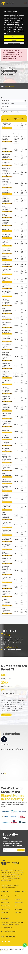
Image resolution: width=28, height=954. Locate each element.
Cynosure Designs (4, 951)
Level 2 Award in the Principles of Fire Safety (6, 250)
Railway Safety (5, 896)
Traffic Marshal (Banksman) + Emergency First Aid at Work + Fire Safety (6, 183)
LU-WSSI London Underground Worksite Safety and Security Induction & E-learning (6, 172)
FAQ (16, 906)
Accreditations (19, 902)
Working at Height (6, 229)
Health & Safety (5, 902)
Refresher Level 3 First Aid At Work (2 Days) (6, 279)
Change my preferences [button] (14, 43)
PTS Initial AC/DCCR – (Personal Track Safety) (6, 125)
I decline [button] (14, 40)
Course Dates (4, 912)
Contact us (18, 912)
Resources (18, 899)
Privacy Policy (4, 885)
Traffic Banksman (5, 906)
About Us (17, 896)
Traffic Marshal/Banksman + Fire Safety (6, 208)
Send (21, 850)
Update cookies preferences (8, 887)
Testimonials (18, 909)
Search (3, 109)
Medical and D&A (5, 909)
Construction (4, 899)
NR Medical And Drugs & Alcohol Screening (5, 222)
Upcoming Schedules (7, 103)
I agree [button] (14, 36)
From (2, 98)
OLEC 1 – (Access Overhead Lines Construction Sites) (6, 156)
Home (2, 86)
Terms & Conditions (13, 885)
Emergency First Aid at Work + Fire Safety (6, 242)
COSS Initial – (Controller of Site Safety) (6, 610)
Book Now (4, 714)
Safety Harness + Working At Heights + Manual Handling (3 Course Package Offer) (6, 458)
